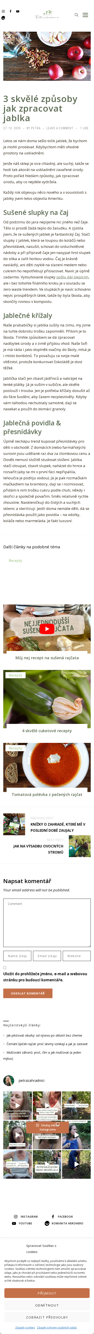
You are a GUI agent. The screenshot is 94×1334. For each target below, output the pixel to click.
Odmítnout (47, 1305)
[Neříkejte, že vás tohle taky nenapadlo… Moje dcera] (76, 1135)
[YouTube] (17, 11)
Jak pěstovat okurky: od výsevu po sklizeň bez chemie (44, 1035)
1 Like (84, 128)
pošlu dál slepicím (72, 277)
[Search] (76, 14)
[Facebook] (10, 11)
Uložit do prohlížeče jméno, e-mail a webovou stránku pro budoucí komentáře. (45, 976)
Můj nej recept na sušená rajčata (47, 657)
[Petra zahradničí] (47, 14)
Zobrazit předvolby (47, 1317)
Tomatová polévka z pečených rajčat (47, 794)
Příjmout (47, 1293)
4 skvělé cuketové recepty (47, 730)
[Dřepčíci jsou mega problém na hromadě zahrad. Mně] (17, 1164)
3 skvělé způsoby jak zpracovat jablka (40, 108)
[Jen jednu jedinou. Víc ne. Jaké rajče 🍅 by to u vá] (17, 1105)
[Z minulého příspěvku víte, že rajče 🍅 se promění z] (76, 1105)
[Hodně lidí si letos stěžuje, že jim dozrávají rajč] (17, 1135)
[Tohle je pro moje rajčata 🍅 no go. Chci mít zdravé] (47, 1164)
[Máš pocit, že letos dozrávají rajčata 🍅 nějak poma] (47, 1135)
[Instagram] (3, 11)
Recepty (15, 560)
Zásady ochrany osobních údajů (57, 1327)
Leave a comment (60, 128)
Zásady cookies (25, 1327)
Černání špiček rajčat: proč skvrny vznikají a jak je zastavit (47, 1044)
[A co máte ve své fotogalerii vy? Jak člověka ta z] (47, 1105)
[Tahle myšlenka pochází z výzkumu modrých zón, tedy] (76, 1164)
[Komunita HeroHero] (3, 17)
